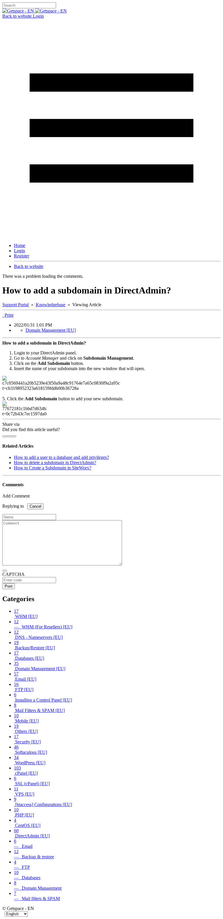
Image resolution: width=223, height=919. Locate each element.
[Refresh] (4, 571)
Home (19, 245)
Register (21, 255)
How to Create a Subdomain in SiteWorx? (52, 467)
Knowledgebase (50, 304)
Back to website (17, 16)
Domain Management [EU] (51, 330)
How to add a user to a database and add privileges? (61, 457)
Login (38, 16)
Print (7, 315)
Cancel (35, 506)
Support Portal (15, 304)
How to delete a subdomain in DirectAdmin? (55, 462)
